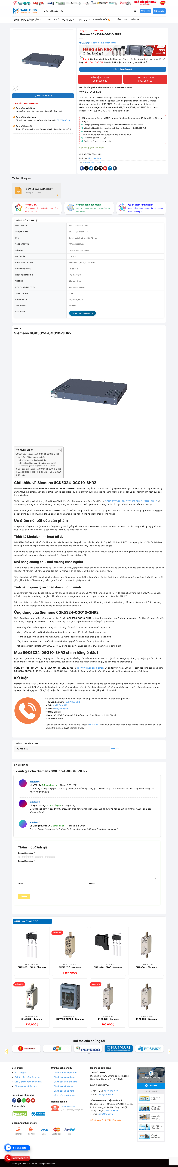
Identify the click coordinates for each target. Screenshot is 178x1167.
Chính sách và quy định (65, 1072)
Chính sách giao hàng (64, 1077)
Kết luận (21, 475)
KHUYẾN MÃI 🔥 (101, 19)
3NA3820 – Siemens (108, 1019)
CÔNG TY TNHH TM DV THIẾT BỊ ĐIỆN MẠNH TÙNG (131, 501)
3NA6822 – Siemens (31, 1019)
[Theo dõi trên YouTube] (33, 1100)
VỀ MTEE (67, 20)
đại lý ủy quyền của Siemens (90, 667)
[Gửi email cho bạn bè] (100, 168)
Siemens (115, 749)
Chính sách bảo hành (64, 1090)
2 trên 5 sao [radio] (23, 857)
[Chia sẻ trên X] (86, 168)
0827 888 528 (63, 120)
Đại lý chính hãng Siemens (27, 1077)
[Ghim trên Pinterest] (105, 168)
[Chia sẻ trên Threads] (96, 168)
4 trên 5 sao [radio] (38, 857)
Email (92, 883)
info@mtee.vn (61, 708)
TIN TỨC (82, 20)
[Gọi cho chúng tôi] (24, 1100)
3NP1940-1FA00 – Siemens (108, 967)
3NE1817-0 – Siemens (70, 967)
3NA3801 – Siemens (146, 967)
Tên (20, 883)
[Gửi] (135, 11)
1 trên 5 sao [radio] (18, 857)
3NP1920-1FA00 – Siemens (32, 967)
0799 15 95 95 (111, 1110)
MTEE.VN (94, 724)
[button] (159, 11)
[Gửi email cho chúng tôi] (19, 1100)
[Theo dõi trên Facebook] (14, 1100)
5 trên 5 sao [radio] (49, 857)
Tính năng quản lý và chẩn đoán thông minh (37, 466)
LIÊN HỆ (135, 19)
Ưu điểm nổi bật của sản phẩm (31, 457)
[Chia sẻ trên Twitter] (91, 168)
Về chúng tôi (21, 1072)
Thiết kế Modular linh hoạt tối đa (33, 460)
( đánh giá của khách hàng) (103, 43)
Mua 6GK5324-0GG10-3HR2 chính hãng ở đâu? (39, 472)
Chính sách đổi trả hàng (65, 1081)
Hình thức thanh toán (64, 1095)
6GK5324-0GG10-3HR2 (92, 162)
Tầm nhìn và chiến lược (26, 1086)
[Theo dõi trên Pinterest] (28, 1100)
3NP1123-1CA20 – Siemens (70, 1019)
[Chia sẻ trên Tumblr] (115, 168)
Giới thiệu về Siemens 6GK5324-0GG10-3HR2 (38, 454)
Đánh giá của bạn (26, 853)
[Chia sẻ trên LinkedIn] (110, 168)
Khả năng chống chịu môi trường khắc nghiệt (38, 463)
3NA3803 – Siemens (146, 1019)
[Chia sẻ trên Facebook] (82, 168)
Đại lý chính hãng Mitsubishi (28, 1081)
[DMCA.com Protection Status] (20, 1113)
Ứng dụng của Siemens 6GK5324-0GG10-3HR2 (39, 469)
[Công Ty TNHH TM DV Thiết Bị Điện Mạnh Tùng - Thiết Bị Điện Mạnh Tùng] (25, 11)
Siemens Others (97, 30)
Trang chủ (83, 30)
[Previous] (6, 1051)
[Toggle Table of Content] (58, 450)
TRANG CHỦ (52, 19)
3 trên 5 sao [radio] (29, 857)
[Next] (169, 1051)
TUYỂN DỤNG (120, 19)
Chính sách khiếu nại (64, 1086)
